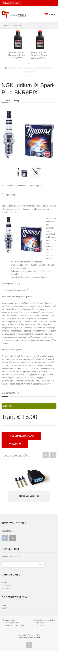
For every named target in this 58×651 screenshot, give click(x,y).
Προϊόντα (6, 25)
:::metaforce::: (35, 638)
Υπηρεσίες (6, 585)
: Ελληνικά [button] (10, 3)
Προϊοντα (5, 589)
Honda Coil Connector (29, 496)
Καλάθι (4, 608)
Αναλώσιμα (18, 25)
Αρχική (4, 582)
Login (4, 605)
